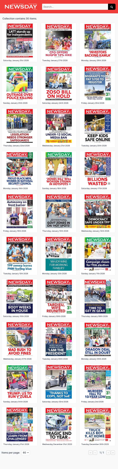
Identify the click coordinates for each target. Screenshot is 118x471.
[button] (90, 452)
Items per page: (11, 452)
